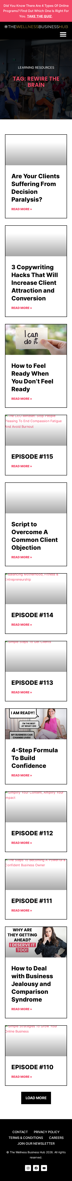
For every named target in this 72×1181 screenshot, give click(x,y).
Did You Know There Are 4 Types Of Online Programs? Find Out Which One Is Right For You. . (36, 11)
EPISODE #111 (31, 900)
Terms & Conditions (26, 1138)
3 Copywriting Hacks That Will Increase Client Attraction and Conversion (34, 282)
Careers (56, 1138)
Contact (20, 1132)
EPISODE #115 (32, 456)
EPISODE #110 (32, 1067)
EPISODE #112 (32, 833)
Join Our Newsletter (36, 1143)
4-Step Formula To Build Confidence (34, 757)
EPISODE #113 (32, 682)
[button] (63, 34)
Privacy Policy (47, 1132)
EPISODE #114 (32, 615)
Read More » (21, 209)
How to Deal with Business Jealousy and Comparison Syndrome (32, 984)
